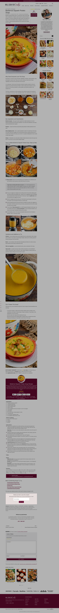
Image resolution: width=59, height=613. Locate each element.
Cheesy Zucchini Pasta (10, 527)
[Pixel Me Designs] (51, 609)
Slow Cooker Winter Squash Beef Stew (14, 487)
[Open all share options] (1, 309)
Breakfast (46, 599)
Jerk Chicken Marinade (43, 58)
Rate (29, 394)
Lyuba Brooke (22, 398)
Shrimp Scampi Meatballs (50, 80)
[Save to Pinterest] (1, 302)
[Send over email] (1, 307)
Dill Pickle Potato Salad (50, 57)
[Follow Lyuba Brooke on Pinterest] (24, 521)
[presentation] (10, 575)
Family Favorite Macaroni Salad (50, 89)
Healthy (26, 604)
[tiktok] (39, 3)
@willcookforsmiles (18, 476)
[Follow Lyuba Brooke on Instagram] (20, 521)
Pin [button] (19, 394)
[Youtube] (40, 3)
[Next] (37, 577)
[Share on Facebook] (1, 303)
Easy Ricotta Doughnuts (50, 99)
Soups (26, 602)
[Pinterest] (38, 3)
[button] (31, 9)
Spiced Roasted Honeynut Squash (31, 527)
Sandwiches (46, 602)
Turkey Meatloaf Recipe (43, 80)
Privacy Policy (16, 609)
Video (24, 394)
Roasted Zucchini (32, 582)
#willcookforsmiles (28, 476)
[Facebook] (35, 3)
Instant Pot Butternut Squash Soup (13, 484)
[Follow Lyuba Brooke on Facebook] (19, 521)
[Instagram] (37, 3)
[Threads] (41, 3)
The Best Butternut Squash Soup (13, 482)
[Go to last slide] (6, 577)
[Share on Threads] (1, 305)
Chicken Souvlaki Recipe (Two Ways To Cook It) (43, 48)
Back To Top (20, 609)
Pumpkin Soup (9, 485)
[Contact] (42, 3)
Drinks (36, 604)
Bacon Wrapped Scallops (21, 582)
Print (15, 394)
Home (23, 5)
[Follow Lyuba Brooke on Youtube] (22, 521)
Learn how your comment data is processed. (28, 564)
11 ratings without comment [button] (22, 531)
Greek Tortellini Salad (43, 98)
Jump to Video (34, 15)
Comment (9, 541)
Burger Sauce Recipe (43, 67)
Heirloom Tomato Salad (50, 68)
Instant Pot (27, 599)
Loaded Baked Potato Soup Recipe (13, 488)
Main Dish (36, 599)
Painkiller (50, 47)
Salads (36, 602)
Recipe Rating (9, 537)
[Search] (52, 36)
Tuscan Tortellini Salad (10, 582)
